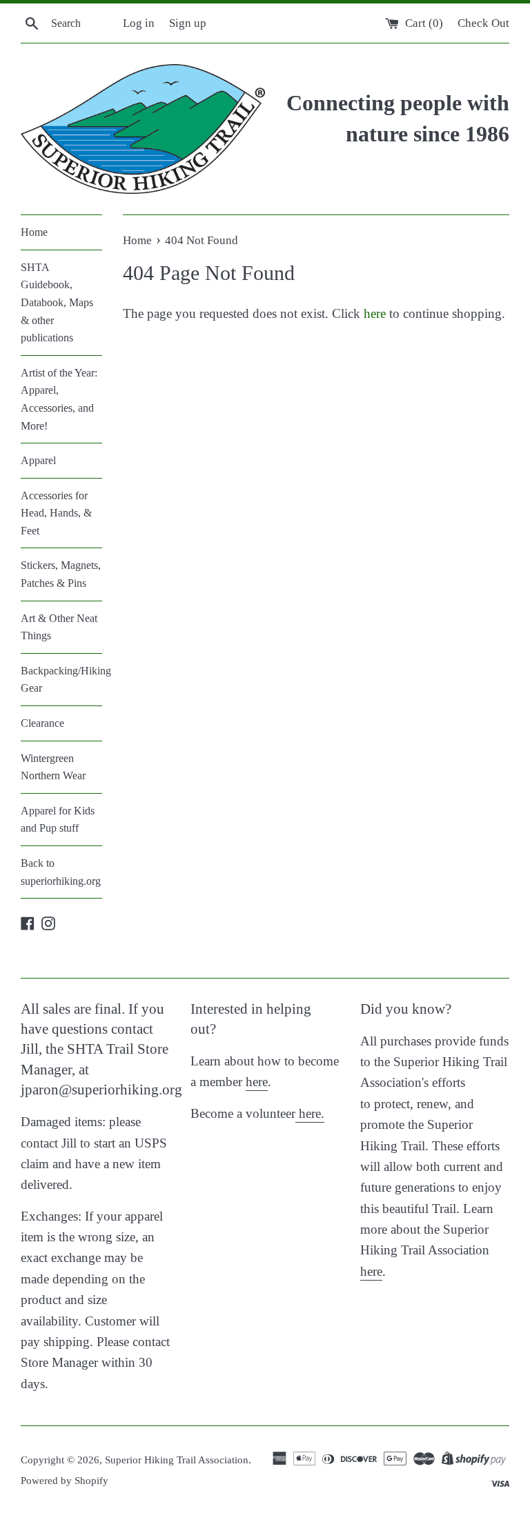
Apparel (38, 460)
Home (34, 232)
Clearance (42, 723)
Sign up (187, 23)
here (375, 313)
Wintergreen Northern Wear (53, 767)
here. (309, 1113)
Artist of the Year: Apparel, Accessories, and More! (59, 399)
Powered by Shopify (64, 1480)
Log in (139, 23)
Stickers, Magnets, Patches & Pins (61, 574)
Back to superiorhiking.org (61, 872)
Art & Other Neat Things (59, 627)
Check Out (483, 23)
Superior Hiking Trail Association (176, 1459)
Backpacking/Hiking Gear (61, 679)
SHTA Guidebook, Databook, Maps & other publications (57, 302)
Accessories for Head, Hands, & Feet (56, 513)
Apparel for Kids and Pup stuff (58, 819)
